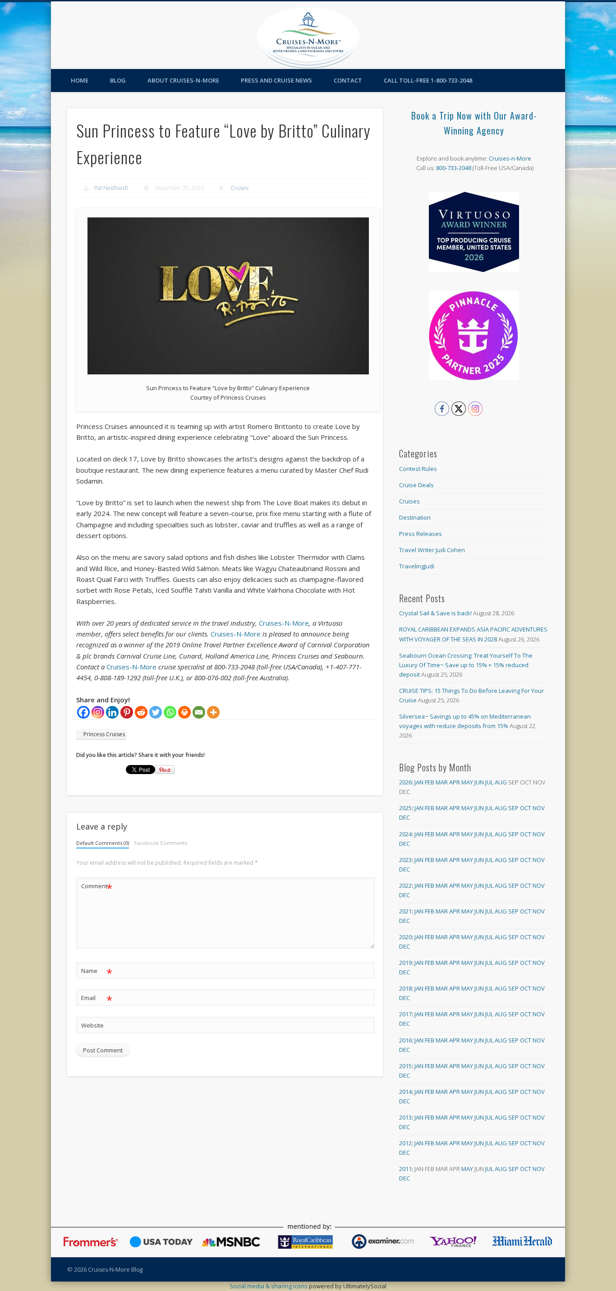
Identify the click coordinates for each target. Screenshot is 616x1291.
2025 (405, 808)
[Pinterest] (126, 712)
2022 (405, 885)
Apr (454, 782)
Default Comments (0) (102, 842)
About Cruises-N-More (183, 80)
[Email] (199, 712)
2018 (405, 988)
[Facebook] (83, 712)
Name (96, 972)
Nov (539, 808)
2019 (405, 963)
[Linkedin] (112, 712)
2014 (405, 1092)
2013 (405, 1117)
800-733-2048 (453, 168)
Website (92, 1025)
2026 (405, 782)
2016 (405, 1040)
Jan (418, 782)
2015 (405, 1066)
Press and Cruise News (276, 80)
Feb (429, 782)
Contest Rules (418, 469)
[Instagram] (98, 712)
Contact (348, 80)
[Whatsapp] (170, 712)
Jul (489, 782)
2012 (405, 1143)
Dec (404, 817)
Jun (479, 782)
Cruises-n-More (510, 158)
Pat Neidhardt (111, 188)
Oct (525, 808)
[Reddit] (141, 712)
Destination (415, 517)
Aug (501, 782)
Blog (118, 80)
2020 (405, 937)
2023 (405, 860)
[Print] (184, 712)
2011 (405, 1169)
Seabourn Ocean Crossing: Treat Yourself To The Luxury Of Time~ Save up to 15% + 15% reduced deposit (466, 664)
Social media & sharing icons (269, 1286)
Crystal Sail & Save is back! (435, 613)
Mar (442, 782)
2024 (405, 834)
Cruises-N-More (284, 622)
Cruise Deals (416, 485)
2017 (405, 1014)
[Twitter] (155, 712)
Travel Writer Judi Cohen (432, 550)
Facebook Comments (160, 842)
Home (79, 80)
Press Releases (420, 534)
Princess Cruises (104, 734)
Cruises (239, 188)
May (467, 782)
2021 (405, 911)
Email (96, 999)
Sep (513, 808)
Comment (96, 887)
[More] (213, 712)
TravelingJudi (416, 566)
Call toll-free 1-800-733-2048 (428, 80)
